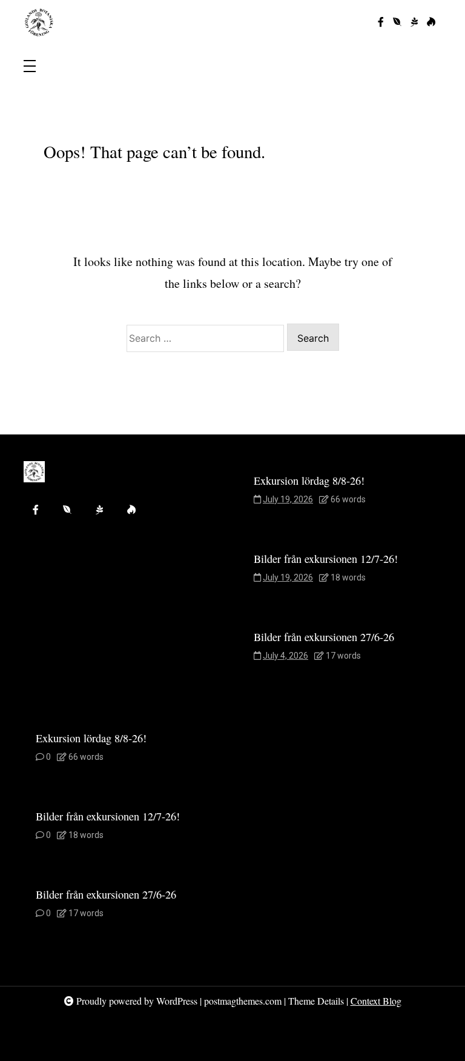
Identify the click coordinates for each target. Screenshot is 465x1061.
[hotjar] (431, 22)
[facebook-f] (381, 22)
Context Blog (376, 1000)
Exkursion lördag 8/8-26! (309, 480)
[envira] (397, 22)
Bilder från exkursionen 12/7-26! (326, 558)
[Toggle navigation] (30, 67)
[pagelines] (414, 22)
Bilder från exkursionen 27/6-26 (324, 637)
